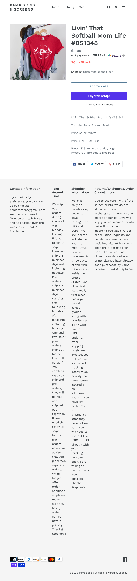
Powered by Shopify (116, 572)
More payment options (99, 104)
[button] (98, 55)
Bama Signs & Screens (22, 7)
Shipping (76, 71)
